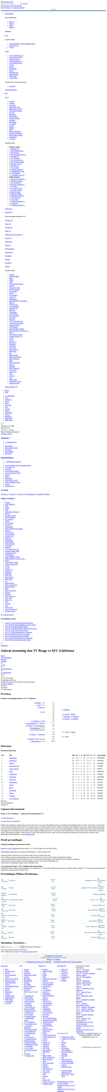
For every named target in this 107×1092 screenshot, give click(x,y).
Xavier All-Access (15, 381)
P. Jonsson (29, 726)
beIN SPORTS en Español (14, 529)
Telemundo (13, 312)
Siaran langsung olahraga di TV (66, 1071)
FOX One (12, 348)
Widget (63, 1042)
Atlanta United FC (17, 169)
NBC (11, 282)
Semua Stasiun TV (11, 387)
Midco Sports (13, 355)
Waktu (11, 430)
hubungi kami (30, 834)
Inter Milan (13, 122)
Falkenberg (13, 761)
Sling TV (64, 969)
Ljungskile (12, 790)
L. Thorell (65, 719)
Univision (12, 318)
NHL (72, 1074)
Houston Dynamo (16, 181)
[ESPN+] (46, 494)
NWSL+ (12, 364)
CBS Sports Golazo (15, 334)
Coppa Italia (13, 78)
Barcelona (12, 114)
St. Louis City (29, 1037)
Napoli (11, 126)
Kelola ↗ (7, 438)
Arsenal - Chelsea (87, 1009)
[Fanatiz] (39, 494)
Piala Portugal (13, 74)
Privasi (63, 1046)
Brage (3, 656)
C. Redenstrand (6, 672)
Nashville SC (15, 149)
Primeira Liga (13, 72)
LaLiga (11, 65)
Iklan (63, 1044)
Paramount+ (13, 299)
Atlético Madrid (14, 118)
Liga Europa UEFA (15, 57)
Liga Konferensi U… (16, 61)
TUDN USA (13, 304)
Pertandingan (9, 13)
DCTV (11, 340)
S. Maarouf (66, 710)
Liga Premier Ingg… (16, 63)
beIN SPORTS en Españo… (18, 301)
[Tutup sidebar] (2, 643)
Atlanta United (31, 1016)
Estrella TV (13, 342)
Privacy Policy (14, 951)
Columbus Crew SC (18, 175)
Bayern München (15, 131)
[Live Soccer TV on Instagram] (85, 1031)
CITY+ (11, 338)
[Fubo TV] (5, 494)
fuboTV (12, 303)
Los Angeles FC (16, 183)
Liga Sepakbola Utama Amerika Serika (22, 44)
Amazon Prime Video (16, 323)
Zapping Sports (14, 383)
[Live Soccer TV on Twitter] (85, 1028)
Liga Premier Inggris (12, 471)
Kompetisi (4, 457)
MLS (6, 403)
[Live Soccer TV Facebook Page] (85, 1024)
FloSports (12, 346)
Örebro (11, 793)
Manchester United (15, 109)
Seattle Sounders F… (18, 201)
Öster (11, 771)
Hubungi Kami (66, 1067)
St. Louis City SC (16, 188)
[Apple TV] (21, 494)
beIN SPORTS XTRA (16, 329)
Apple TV (12, 297)
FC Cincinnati (15, 158)
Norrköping (13, 758)
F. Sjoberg (32, 734)
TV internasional (6, 689)
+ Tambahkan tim (11, 442)
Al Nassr (12, 139)
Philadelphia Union (17, 171)
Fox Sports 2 (13, 295)
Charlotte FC (15, 156)
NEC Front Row (14, 363)
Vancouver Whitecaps (28, 1026)
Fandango (12, 344)
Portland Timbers (16, 194)
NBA (63, 1074)
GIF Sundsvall (14, 798)
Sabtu (11, 25)
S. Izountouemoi (6, 669)
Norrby (11, 785)
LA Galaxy (15, 199)
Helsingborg (13, 782)
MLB (63, 1076)
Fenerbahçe (13, 137)
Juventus (12, 120)
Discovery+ (10, 818)
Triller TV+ (13, 372)
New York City (30, 1007)
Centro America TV (15, 336)
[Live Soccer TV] (7, 2)
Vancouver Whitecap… (18, 179)
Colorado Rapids (16, 190)
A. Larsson (66, 714)
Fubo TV (64, 971)
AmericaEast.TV (14, 325)
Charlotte (28, 1003)
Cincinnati (28, 1005)
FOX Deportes (14, 316)
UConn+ (12, 376)
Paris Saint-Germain (15, 135)
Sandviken (12, 777)
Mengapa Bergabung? (33, 947)
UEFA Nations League (12, 482)
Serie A (11, 67)
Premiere (12, 366)
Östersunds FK (14, 766)
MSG (11, 361)
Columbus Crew (31, 1024)
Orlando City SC (16, 164)
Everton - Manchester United (82, 1004)
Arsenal (11, 101)
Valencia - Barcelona (88, 1007)
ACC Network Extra (16, 321)
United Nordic (14, 769)
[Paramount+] (31, 494)
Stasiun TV (9, 212)
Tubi (10, 374)
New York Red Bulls (17, 162)
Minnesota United (32, 1044)
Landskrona (13, 774)
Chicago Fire (15, 153)
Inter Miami (29, 998)
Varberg (11, 763)
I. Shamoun (66, 716)
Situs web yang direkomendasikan (67, 1060)
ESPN (11, 280)
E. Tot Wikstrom (39, 726)
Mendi (73, 714)
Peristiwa (4, 686)
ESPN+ (11, 293)
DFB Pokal (13, 76)
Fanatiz (11, 274)
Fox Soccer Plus (14, 288)
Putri (6, 392)
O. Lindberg (74, 719)
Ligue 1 (11, 70)
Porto (11, 129)
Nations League (14, 59)
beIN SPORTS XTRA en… (48, 1030)
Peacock (12, 319)
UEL (6, 398)
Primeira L (8, 416)
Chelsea (11, 103)
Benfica (11, 128)
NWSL (11, 47)
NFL (67, 1074)
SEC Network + (14, 368)
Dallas (27, 1035)
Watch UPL (13, 379)
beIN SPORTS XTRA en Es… (15, 559)
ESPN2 (11, 286)
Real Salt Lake (15, 192)
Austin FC (14, 203)
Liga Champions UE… (17, 55)
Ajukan (23, 947)
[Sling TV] (13, 494)
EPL (6, 407)
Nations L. (8, 399)
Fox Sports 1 (13, 291)
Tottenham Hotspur (15, 111)
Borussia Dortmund (15, 133)
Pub (62, 1057)
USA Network (14, 306)
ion (10, 353)
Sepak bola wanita (67, 1037)
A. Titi (3, 665)
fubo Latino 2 (13, 349)
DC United (15, 168)
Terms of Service (27, 951)
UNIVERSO (13, 314)
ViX (10, 378)
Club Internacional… (17, 151)
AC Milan (12, 124)
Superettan (4, 645)
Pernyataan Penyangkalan (66, 1049)
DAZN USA (13, 308)
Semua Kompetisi (11, 90)
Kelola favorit (7, 434)
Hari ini (11, 22)
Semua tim (8, 209)
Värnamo (12, 796)
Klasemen (4, 687)
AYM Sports (13, 327)
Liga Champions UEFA (13, 473)
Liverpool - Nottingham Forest (83, 970)
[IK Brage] (3, 659)
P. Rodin (3, 661)
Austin (28, 1054)
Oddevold (12, 780)
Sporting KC (30, 1056)
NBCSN (12, 310)
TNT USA (12, 370)
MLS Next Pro (14, 359)
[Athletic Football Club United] (7, 684)
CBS (10, 278)
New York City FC (17, 160)
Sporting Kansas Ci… (18, 205)
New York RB (30, 1009)
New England (29, 1001)
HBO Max (12, 351)
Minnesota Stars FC (17, 196)
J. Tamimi (30, 739)
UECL (7, 401)
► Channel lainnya (7, 615)
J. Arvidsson (35, 721)
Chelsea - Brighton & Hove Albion (85, 974)
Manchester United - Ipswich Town (83, 982)
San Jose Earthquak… (18, 184)
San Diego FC (16, 198)
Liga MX (12, 86)
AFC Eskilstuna (6, 657)
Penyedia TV (61, 966)
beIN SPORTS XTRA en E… (19, 331)
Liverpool (12, 105)
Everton (11, 113)
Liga (6, 35)
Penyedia (64, 1055)
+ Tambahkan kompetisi (13, 462)
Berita (7, 390)
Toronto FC (15, 166)
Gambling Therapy (92, 1033)
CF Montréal (15, 173)
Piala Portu (8, 418)
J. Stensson (41, 707)
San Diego (29, 1046)
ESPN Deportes (14, 289)
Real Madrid (13, 116)
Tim (6, 93)
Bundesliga (13, 69)
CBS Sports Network (16, 284)
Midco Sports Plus (15, 357)
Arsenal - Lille (86, 1018)
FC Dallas (14, 186)
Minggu (11, 27)
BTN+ (11, 333)
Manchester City (14, 107)
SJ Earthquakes (30, 1033)
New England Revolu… (19, 154)
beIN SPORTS (14, 276)
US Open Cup (14, 45)
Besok (11, 23)
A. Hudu (72, 732)
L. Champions (9, 396)
